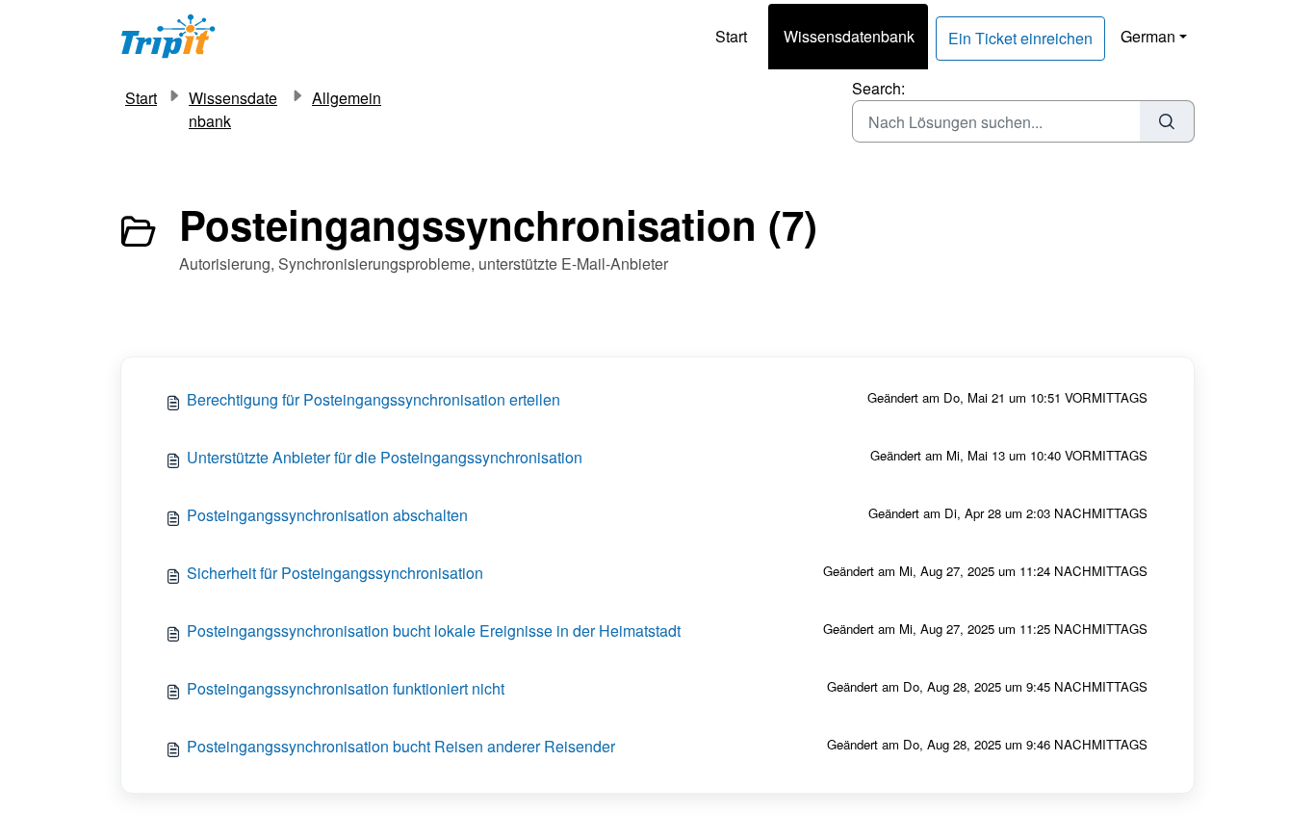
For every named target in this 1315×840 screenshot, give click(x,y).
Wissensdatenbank (849, 36)
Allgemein (346, 98)
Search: (878, 88)
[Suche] (1167, 121)
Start (731, 36)
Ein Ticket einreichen (1020, 38)
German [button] (1148, 36)
